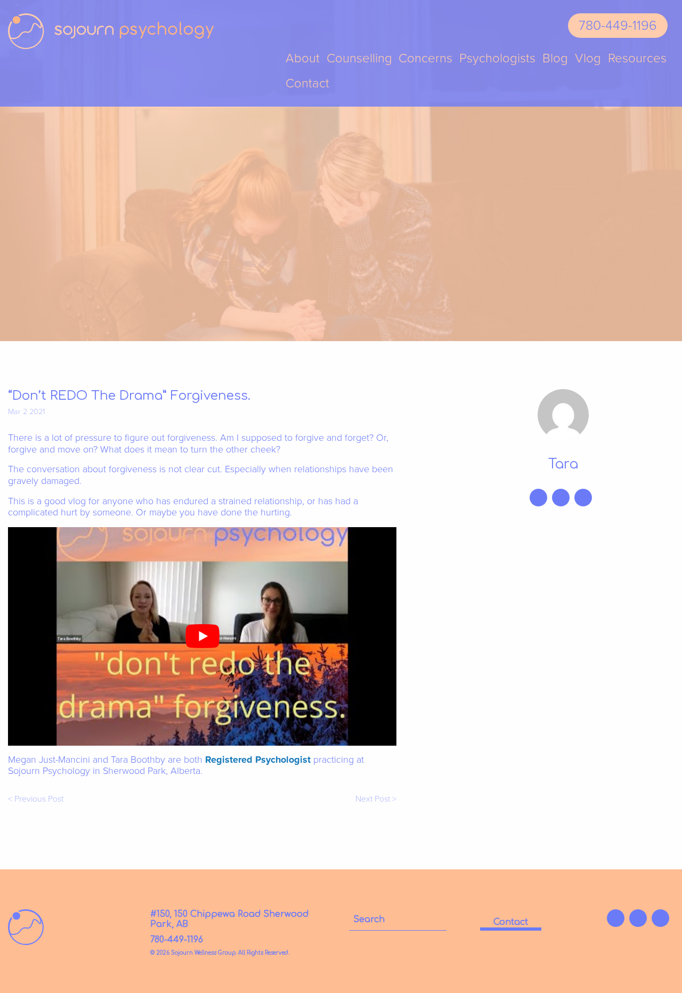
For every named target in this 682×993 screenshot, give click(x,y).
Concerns (425, 59)
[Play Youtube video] (202, 636)
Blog (555, 59)
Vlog (588, 59)
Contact (307, 84)
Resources (637, 59)
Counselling (359, 59)
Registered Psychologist (258, 759)
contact (510, 922)
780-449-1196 (618, 26)
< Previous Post (35, 799)
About (303, 59)
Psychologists (497, 59)
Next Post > (375, 799)
